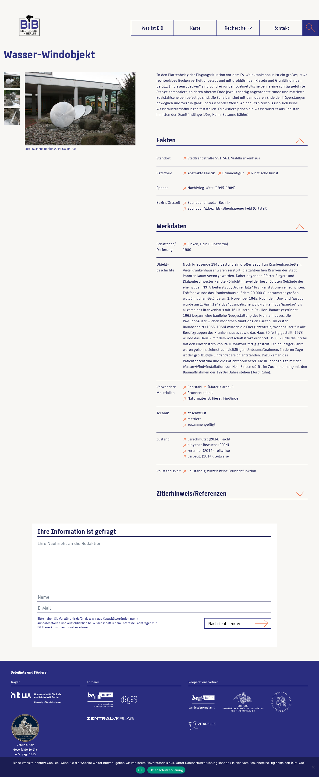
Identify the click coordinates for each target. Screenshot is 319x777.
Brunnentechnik (200, 392)
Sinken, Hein (197, 244)
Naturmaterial (199, 398)
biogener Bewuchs (202, 444)
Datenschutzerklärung (166, 770)
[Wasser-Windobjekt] (80, 108)
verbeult (194, 456)
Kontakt (281, 27)
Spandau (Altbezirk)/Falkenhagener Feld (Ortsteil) (227, 208)
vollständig (196, 471)
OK (140, 770)
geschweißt (197, 413)
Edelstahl (195, 387)
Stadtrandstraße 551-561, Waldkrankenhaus (224, 158)
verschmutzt (198, 439)
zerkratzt (195, 450)
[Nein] (313, 767)
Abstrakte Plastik (201, 173)
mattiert (194, 419)
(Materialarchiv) (221, 387)
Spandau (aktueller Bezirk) (209, 202)
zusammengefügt (202, 424)
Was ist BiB (152, 27)
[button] (250, 28)
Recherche (235, 27)
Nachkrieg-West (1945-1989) (211, 187)
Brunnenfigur (233, 173)
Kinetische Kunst (264, 173)
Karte (195, 27)
